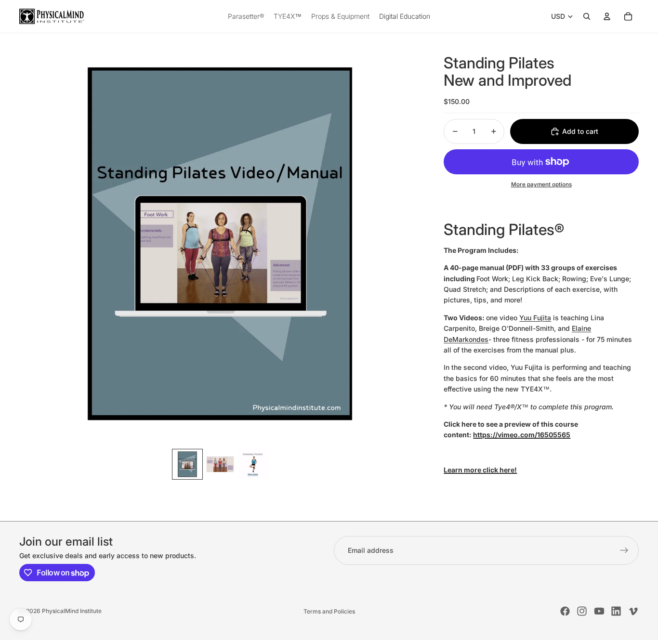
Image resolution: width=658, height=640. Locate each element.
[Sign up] (624, 550)
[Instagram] (582, 611)
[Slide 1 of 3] (187, 464)
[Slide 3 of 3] (252, 464)
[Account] (607, 16)
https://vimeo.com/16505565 (521, 435)
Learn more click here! (480, 470)
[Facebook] (565, 611)
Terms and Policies (329, 611)
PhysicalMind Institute (72, 610)
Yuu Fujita (535, 317)
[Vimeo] (633, 611)
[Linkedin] (616, 611)
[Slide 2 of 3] (220, 464)
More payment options (541, 184)
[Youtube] (599, 611)
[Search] (586, 16)
